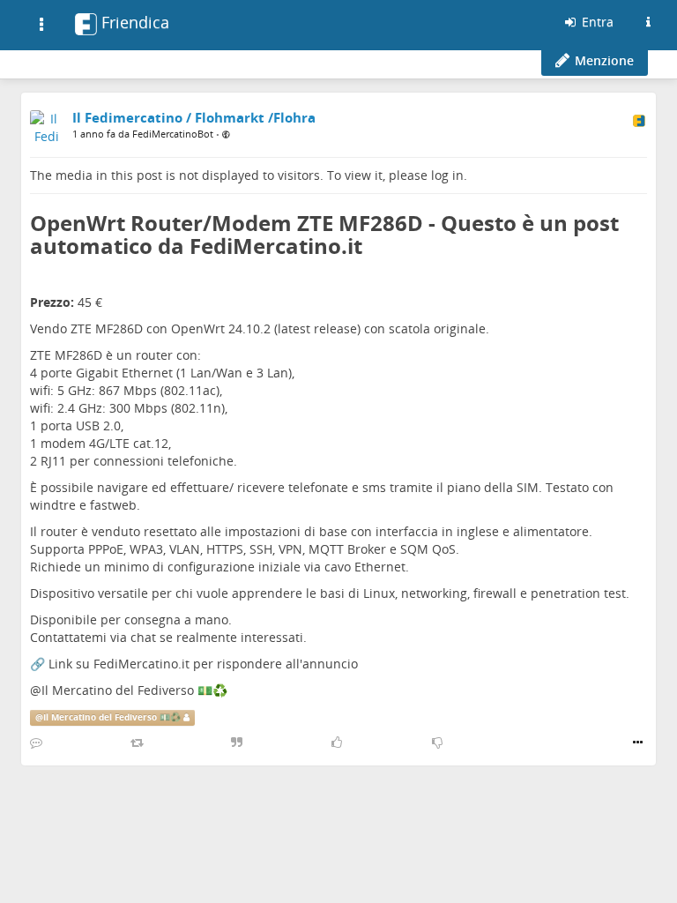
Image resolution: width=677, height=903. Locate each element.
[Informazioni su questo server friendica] (648, 22)
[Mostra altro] (638, 742)
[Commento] (36, 742)
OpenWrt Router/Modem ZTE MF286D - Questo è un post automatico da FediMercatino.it (324, 234)
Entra (596, 21)
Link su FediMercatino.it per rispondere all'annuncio (203, 663)
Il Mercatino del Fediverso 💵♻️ (134, 690)
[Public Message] (226, 134)
